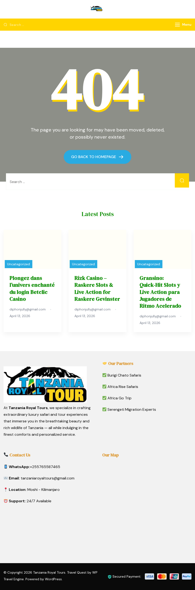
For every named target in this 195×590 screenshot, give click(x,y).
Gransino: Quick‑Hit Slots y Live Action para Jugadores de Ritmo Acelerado (160, 292)
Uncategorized (18, 264)
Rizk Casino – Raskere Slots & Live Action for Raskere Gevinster (97, 288)
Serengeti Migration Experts (131, 409)
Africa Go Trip (119, 398)
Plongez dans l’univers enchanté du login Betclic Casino (32, 288)
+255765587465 (45, 466)
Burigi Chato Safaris (124, 375)
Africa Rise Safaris (122, 386)
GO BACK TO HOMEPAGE (94, 156)
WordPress (53, 579)
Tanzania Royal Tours (49, 572)
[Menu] (177, 24)
